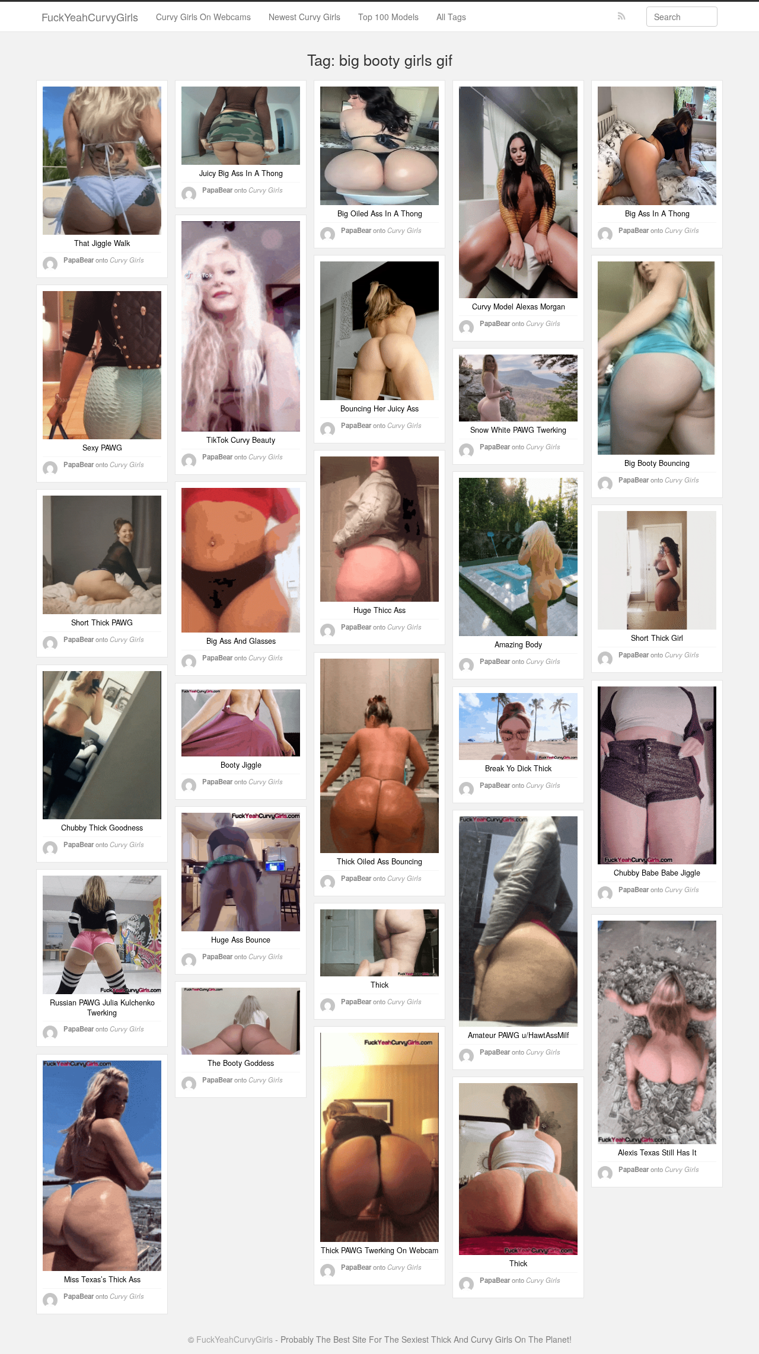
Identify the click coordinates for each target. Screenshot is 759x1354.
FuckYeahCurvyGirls (90, 16)
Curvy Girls (127, 259)
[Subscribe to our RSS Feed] (622, 16)
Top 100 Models (388, 17)
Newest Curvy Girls (304, 17)
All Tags (451, 17)
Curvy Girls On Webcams (203, 17)
